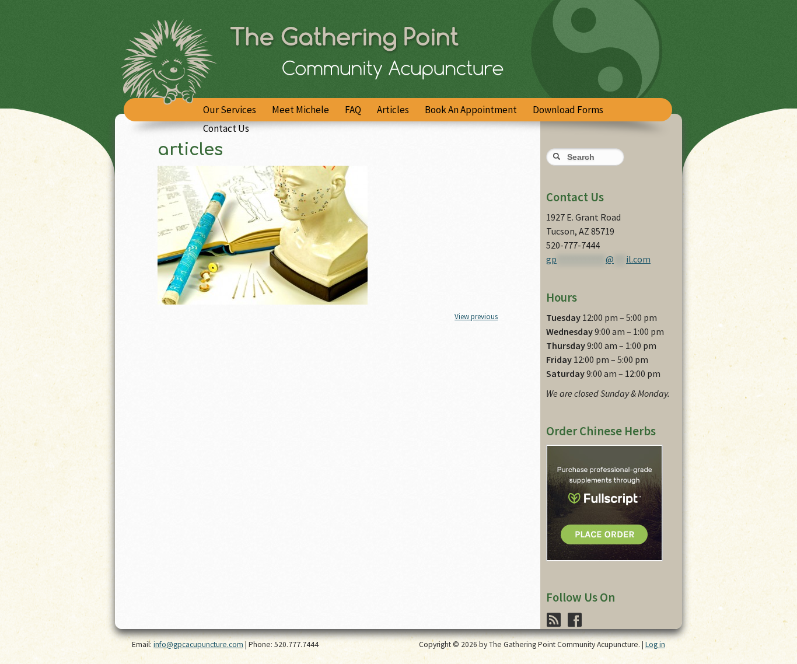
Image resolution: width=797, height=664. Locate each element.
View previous (476, 316)
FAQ (353, 109)
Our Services (229, 109)
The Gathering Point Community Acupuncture (398, 70)
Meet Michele (300, 109)
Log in (655, 644)
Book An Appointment (471, 109)
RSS (551, 613)
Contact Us (226, 128)
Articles (393, 109)
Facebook (572, 613)
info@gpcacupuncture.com (198, 644)
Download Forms (568, 109)
